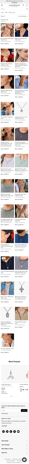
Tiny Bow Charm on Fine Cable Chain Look (21, 117)
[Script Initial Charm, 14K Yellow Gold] (5, 392)
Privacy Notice (5, 413)
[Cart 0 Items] (27, 5)
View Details (14, 2)
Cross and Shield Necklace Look (7, 272)
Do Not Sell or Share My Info (18, 459)
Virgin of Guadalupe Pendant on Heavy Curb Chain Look (7, 323)
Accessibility (19, 460)
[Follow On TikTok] (7, 431)
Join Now (4, 426)
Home (2, 12)
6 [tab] (17, 396)
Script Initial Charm (6, 384)
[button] (24, 459)
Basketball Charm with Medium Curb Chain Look (21, 169)
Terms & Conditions (11, 460)
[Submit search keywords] (28, 9)
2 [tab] (12, 396)
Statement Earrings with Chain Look (21, 39)
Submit (24, 410)
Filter (2, 16)
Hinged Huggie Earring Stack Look (6, 91)
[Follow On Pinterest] (14, 431)
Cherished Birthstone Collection (20, 220)
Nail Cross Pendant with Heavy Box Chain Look (21, 245)
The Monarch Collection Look (7, 117)
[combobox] (14, 9)
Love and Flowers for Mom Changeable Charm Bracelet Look (21, 92)
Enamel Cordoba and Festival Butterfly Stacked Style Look (21, 65)
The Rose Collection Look (7, 348)
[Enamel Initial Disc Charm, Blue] (23, 389)
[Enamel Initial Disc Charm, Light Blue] (25, 389)
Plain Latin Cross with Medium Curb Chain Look (7, 169)
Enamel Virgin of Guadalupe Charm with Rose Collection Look (6, 143)
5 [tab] (16, 396)
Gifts (6, 12)
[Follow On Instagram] (3, 431)
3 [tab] (13, 396)
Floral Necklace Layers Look (20, 322)
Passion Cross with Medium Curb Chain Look (7, 194)
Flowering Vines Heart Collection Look (20, 194)
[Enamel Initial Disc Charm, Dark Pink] (27, 389)
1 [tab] (11, 396)
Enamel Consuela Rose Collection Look (6, 64)
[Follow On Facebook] (11, 431)
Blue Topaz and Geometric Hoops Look (7, 39)
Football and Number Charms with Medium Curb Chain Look (21, 143)
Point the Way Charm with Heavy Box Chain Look (21, 272)
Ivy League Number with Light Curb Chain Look (7, 220)
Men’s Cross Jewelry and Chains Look (7, 297)
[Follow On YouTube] (18, 431)
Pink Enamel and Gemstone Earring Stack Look (7, 246)
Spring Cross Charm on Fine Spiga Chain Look (21, 297)
